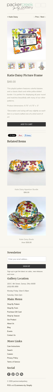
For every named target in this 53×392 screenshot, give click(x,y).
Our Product (11, 320)
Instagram (17, 374)
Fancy (27, 135)
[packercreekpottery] (20, 6)
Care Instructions (13, 346)
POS (9, 385)
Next (42, 17)
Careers (10, 354)
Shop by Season (13, 316)
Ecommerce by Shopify (23, 385)
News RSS (21, 374)
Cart (43, 5)
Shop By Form (12, 308)
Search (9, 350)
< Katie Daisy (12, 17)
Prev (37, 17)
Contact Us (11, 335)
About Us (10, 324)
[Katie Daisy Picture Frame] (26, 40)
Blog (9, 327)
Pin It (20, 135)
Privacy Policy (12, 358)
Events (9, 331)
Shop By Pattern (13, 304)
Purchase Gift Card (14, 312)
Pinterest (13, 374)
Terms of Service (13, 362)
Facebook (8, 374)
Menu (38, 5)
